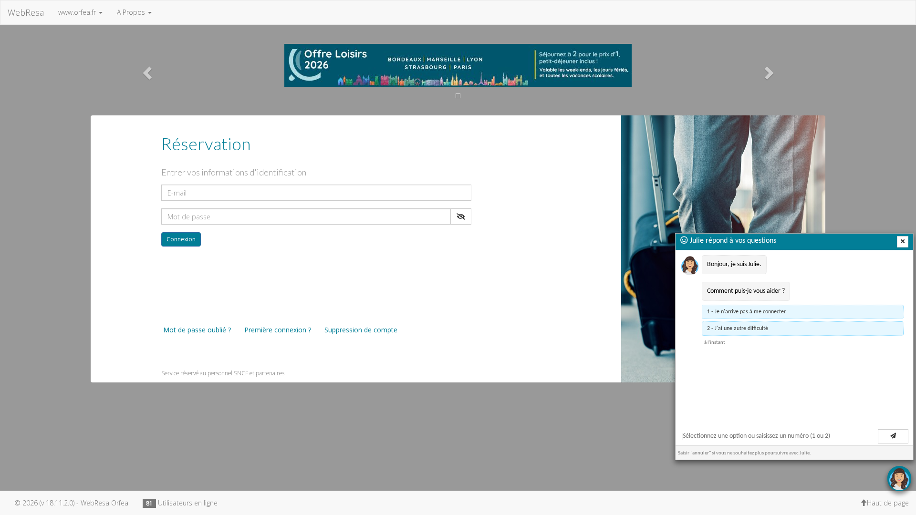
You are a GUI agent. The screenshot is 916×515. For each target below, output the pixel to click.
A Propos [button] (132, 12)
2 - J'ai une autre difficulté (737, 328)
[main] (794, 333)
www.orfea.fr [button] (78, 12)
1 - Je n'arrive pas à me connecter (746, 312)
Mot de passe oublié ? (196, 329)
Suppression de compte (360, 329)
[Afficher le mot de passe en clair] (460, 216)
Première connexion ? (276, 329)
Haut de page (888, 502)
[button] (146, 70)
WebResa (26, 12)
